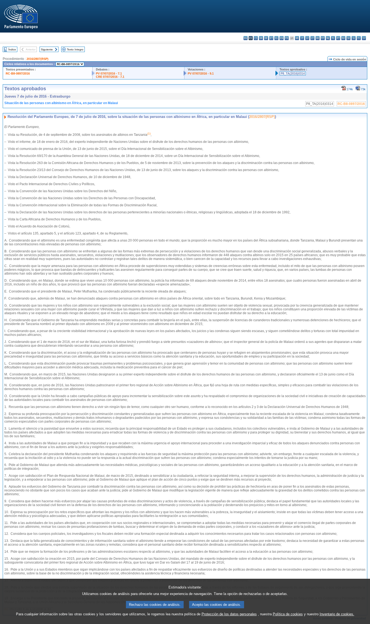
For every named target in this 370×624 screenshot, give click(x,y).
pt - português (338, 38)
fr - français (287, 38)
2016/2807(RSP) (37, 58)
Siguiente (47, 49)
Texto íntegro (75, 49)
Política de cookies (288, 614)
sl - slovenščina (354, 38)
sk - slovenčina (348, 38)
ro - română (343, 38)
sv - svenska (364, 38)
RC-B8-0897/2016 (18, 73)
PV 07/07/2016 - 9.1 (201, 73)
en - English (282, 38)
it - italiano (302, 38)
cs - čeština (256, 38)
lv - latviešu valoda (307, 38)
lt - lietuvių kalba (312, 38)
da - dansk (261, 38)
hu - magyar (318, 38)
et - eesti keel (271, 38)
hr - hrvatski (297, 38)
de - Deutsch (266, 38)
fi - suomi (359, 38)
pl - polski (333, 38)
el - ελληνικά (276, 38)
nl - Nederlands (328, 38)
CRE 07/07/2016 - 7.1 (110, 76)
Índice (12, 49)
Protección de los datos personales (229, 614)
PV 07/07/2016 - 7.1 (109, 73)
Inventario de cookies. (337, 614)
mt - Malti (323, 38)
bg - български (246, 38)
